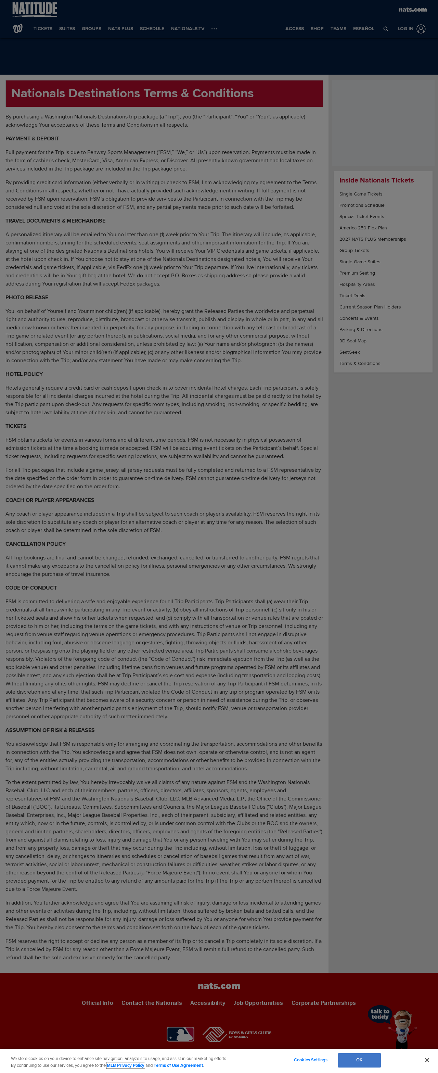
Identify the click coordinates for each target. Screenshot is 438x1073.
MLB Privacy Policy (125, 1065)
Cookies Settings (310, 1060)
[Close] (427, 1060)
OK (359, 1060)
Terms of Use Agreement (178, 1065)
